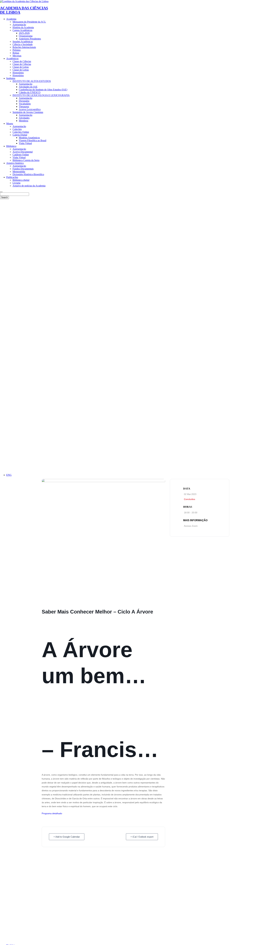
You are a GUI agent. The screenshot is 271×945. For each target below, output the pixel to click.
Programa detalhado (52, 813)
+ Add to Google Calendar (66, 836)
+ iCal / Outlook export (141, 836)
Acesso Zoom (191, 526)
